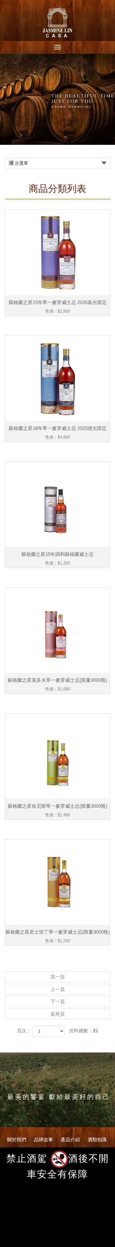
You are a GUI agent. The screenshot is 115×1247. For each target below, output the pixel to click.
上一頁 (57, 989)
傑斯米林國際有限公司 (58, 22)
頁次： (24, 1030)
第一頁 (57, 976)
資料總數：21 (83, 1030)
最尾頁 (57, 1014)
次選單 (20, 163)
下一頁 (57, 1001)
